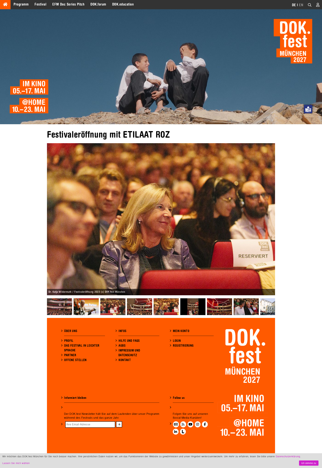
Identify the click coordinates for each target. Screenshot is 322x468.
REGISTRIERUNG (183, 345)
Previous (42, 219)
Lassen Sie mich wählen (16, 463)
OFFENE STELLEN (75, 360)
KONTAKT (125, 360)
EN (301, 5)
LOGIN (177, 340)
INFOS (122, 331)
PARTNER (70, 355)
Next (280, 219)
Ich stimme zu (308, 463)
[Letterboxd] (183, 432)
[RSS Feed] (183, 424)
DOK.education (123, 4)
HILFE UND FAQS (129, 340)
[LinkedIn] (175, 431)
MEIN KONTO (181, 331)
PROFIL (68, 340)
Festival (40, 4)
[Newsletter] (176, 424)
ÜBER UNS (70, 331)
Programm (21, 4)
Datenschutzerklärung (288, 456)
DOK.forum (98, 4)
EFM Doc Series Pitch (68, 4)
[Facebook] (205, 424)
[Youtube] (190, 424)
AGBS (122, 345)
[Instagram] (197, 424)
